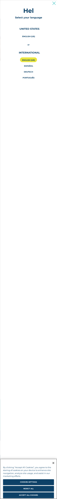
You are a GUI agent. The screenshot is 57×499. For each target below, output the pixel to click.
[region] (28, 479)
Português (29, 77)
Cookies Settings (28, 482)
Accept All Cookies (28, 495)
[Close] (53, 463)
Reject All (28, 489)
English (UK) (28, 60)
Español (28, 66)
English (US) (28, 36)
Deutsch (28, 72)
